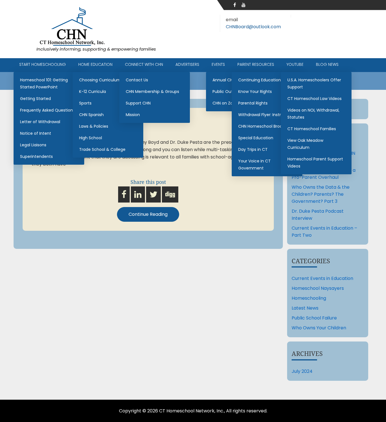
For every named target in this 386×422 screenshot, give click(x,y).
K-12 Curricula (92, 91)
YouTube (295, 64)
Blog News (327, 64)
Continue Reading (148, 214)
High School (90, 138)
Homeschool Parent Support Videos (315, 162)
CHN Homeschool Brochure (264, 126)
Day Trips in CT (253, 149)
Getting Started (35, 98)
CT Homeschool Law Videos (314, 98)
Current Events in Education (322, 278)
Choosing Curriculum (100, 80)
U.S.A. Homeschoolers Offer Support (314, 83)
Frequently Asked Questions (47, 110)
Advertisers (187, 64)
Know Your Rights (255, 91)
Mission (133, 115)
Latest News (305, 308)
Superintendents (36, 156)
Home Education (95, 64)
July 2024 (302, 371)
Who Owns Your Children (319, 328)
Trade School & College (102, 149)
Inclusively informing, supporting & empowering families (96, 49)
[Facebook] (235, 5)
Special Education (255, 138)
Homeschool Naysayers (318, 288)
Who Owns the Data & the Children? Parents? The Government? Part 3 (321, 194)
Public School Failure (314, 318)
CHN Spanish (91, 115)
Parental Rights (253, 103)
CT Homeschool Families (311, 129)
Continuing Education (259, 80)
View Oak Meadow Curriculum (305, 144)
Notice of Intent (35, 133)
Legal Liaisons (33, 145)
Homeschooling (309, 298)
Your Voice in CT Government (254, 164)
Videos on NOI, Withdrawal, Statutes (313, 113)
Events (218, 64)
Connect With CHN (144, 64)
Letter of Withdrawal (40, 122)
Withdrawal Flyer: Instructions (267, 115)
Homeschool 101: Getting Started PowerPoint (44, 83)
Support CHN (138, 103)
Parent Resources (255, 64)
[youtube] (243, 5)
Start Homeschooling (42, 64)
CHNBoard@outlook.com (253, 26)
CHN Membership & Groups (152, 91)
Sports (85, 103)
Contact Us (137, 80)
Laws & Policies (93, 126)
